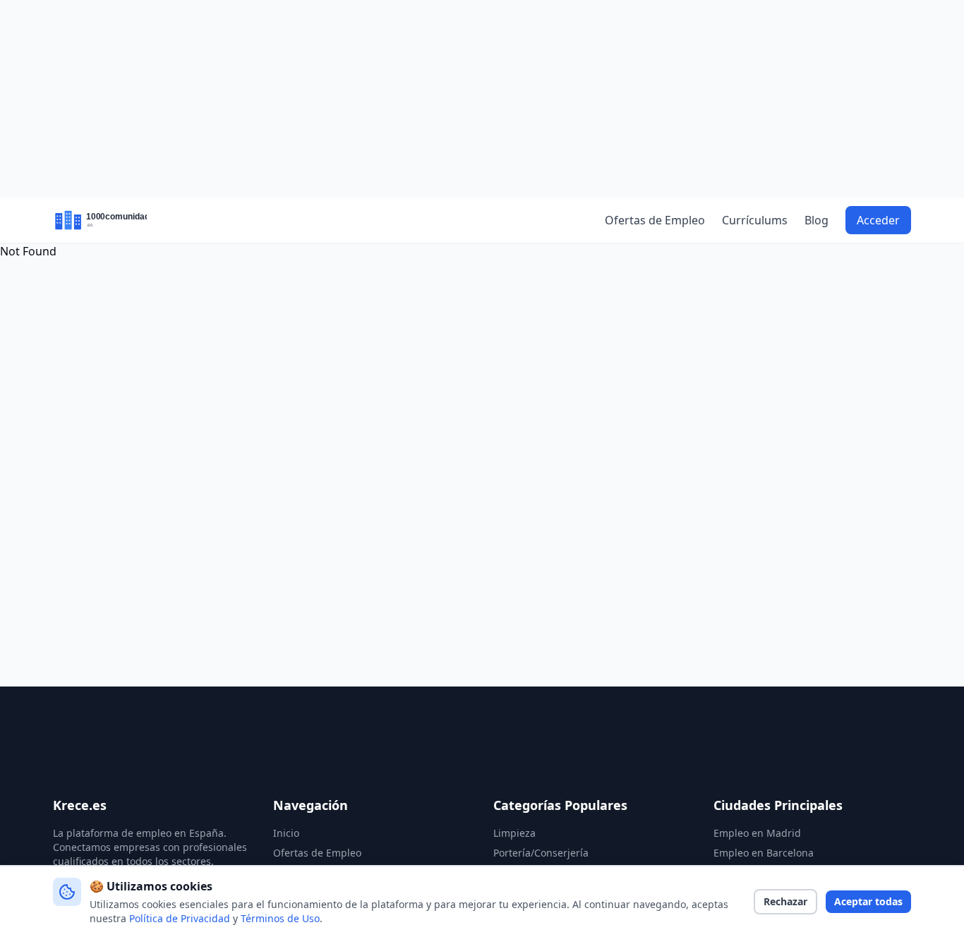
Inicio (286, 833)
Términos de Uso (280, 918)
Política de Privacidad (179, 918)
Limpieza (514, 833)
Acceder (878, 220)
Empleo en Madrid (757, 833)
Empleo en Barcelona (763, 852)
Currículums (755, 220)
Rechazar (785, 901)
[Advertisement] (482, 99)
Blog (817, 220)
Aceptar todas (868, 901)
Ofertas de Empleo (655, 220)
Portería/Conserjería (541, 852)
